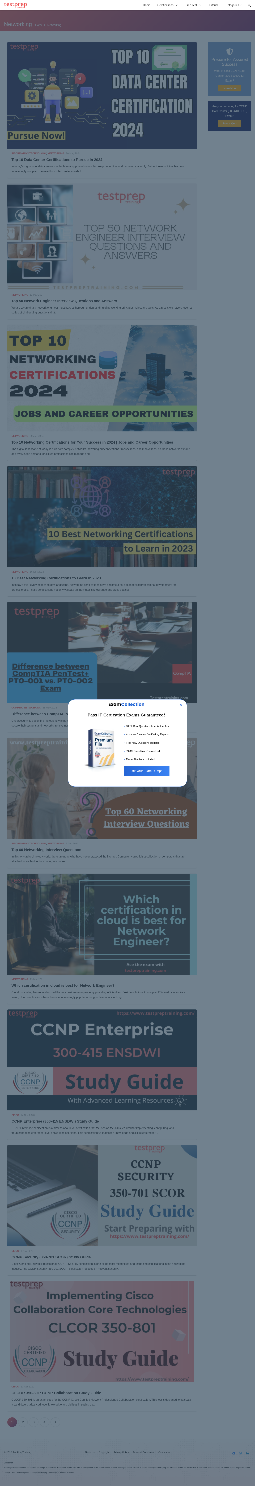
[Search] (249, 5)
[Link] (15, 5)
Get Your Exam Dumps (146, 771)
